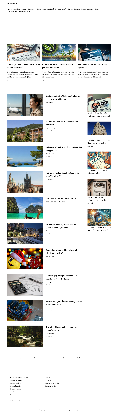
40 (63, 358)
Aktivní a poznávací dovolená (17, 9)
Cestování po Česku (34, 9)
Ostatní (97, 9)
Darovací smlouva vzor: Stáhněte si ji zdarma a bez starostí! (97, 200)
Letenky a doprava (87, 9)
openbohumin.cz (12, 3)
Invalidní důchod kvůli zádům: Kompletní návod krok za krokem (99, 143)
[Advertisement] (59, 26)
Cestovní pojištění (48, 9)
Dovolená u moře (60, 9)
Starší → (79, 358)
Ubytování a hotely (25, 11)
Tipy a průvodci (13, 11)
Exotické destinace (74, 9)
